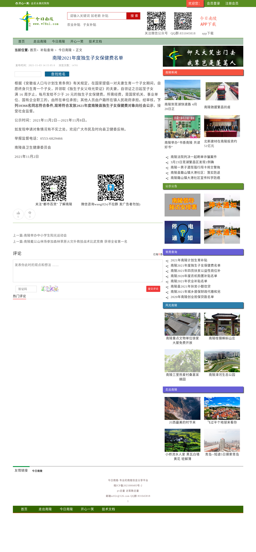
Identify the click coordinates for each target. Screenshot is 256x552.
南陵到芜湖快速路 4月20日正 (181, 107)
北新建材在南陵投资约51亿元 (220, 144)
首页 (21, 41)
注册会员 (232, 3)
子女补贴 (89, 25)
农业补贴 (73, 25)
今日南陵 (65, 50)
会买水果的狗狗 (40, 3)
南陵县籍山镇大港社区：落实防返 (195, 172)
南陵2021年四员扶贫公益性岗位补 (196, 271)
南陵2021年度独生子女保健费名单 (196, 265)
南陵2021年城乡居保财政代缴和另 (196, 291)
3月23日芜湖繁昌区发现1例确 (192, 162)
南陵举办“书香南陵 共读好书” (182, 145)
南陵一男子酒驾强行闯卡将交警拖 (195, 167)
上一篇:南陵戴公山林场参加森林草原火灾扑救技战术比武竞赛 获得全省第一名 (70, 241)
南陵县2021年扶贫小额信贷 (191, 286)
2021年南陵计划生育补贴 (189, 260)
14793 (75, 65)
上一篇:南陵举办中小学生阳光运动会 (40, 235)
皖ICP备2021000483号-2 (128, 485)
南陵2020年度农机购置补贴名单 (194, 276)
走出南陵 (45, 509)
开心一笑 (87, 509)
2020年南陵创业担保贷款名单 (192, 297)
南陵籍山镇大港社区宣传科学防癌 (195, 178)
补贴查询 (47, 50)
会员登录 (213, 3)
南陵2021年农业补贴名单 (189, 281)
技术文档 (108, 509)
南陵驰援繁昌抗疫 (217, 107)
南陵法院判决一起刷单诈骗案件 (194, 157)
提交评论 (153, 289)
